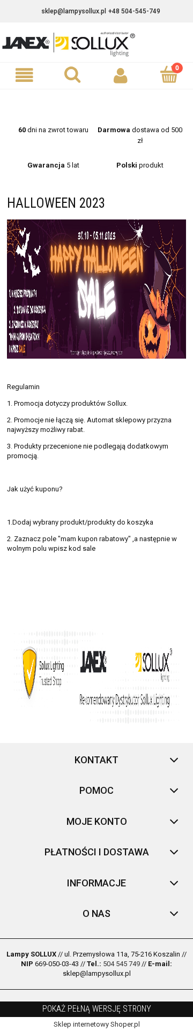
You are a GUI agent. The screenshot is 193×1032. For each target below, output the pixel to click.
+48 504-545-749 (134, 11)
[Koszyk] (169, 74)
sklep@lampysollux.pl (73, 11)
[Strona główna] (96, 43)
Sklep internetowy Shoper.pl (97, 1024)
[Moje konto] (120, 75)
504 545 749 (121, 964)
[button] (24, 75)
